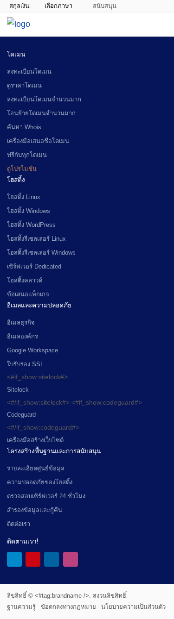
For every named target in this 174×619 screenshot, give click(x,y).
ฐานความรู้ (21, 606)
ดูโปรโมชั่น (22, 168)
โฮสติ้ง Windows (28, 210)
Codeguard (21, 414)
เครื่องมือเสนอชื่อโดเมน (38, 141)
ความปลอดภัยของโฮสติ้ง (39, 482)
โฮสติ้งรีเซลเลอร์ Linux (36, 238)
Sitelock (18, 389)
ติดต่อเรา (18, 523)
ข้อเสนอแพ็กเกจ (28, 294)
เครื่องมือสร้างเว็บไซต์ (35, 440)
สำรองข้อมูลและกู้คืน (34, 509)
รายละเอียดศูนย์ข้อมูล (35, 468)
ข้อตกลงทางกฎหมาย (68, 606)
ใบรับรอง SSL (25, 364)
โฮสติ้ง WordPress (31, 224)
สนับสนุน (103, 5)
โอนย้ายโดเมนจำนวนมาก (41, 113)
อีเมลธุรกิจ (21, 322)
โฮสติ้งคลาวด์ (24, 280)
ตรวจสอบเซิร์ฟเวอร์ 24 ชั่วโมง (46, 496)
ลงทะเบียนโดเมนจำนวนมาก (44, 99)
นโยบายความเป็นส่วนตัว (133, 606)
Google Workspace (32, 350)
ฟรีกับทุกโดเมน (27, 154)
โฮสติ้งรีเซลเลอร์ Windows (41, 252)
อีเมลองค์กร (22, 336)
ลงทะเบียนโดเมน (29, 71)
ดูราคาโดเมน (24, 85)
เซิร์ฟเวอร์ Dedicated (34, 266)
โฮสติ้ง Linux (23, 197)
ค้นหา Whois (24, 127)
